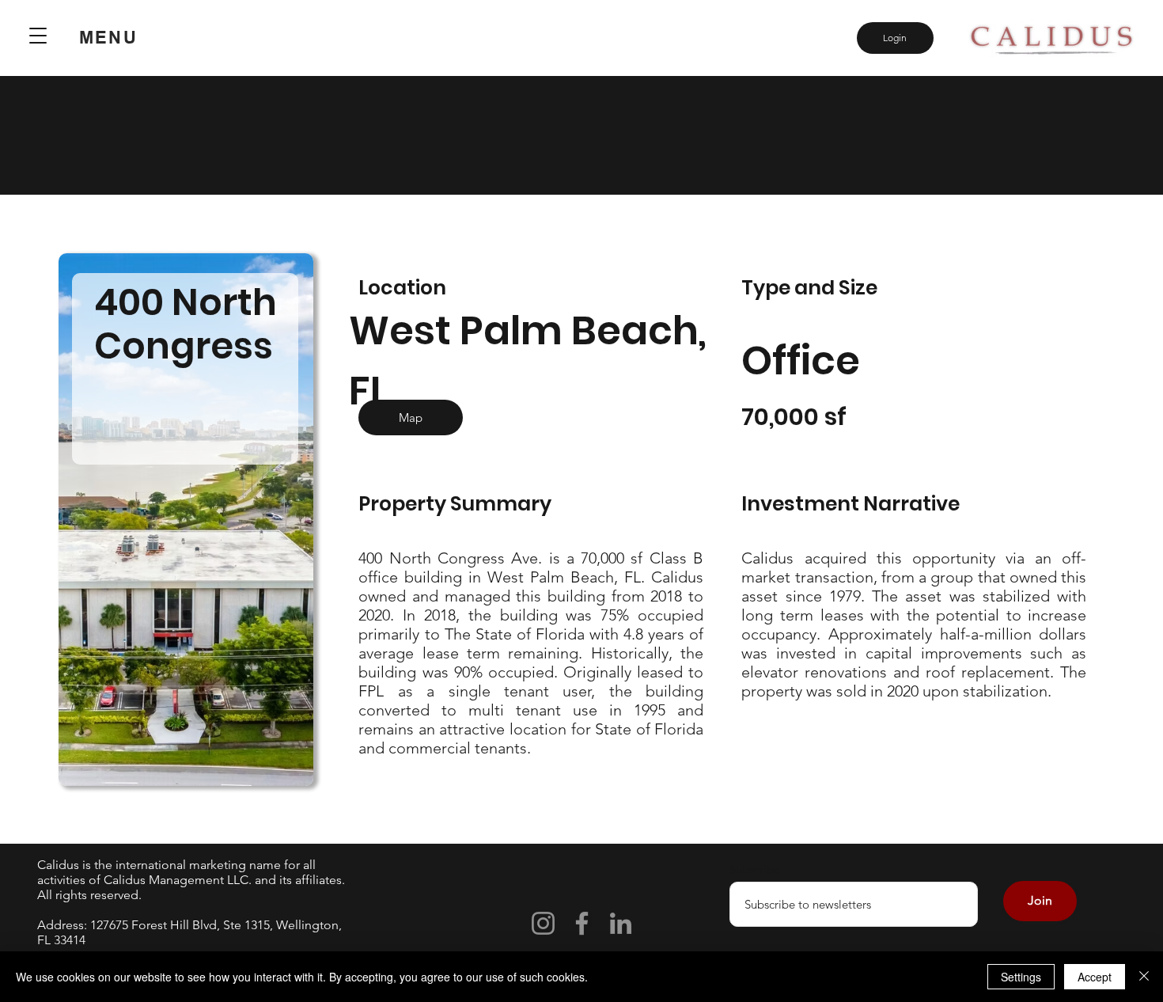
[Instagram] (543, 923)
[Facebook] (581, 923)
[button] (38, 35)
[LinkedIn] (620, 923)
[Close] (1144, 976)
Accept (1095, 977)
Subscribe (754, 869)
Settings (1021, 977)
